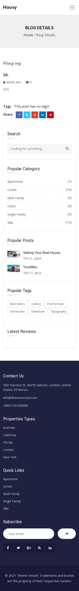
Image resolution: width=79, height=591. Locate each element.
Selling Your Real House (41, 253)
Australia (9, 428)
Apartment (15, 181)
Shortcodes (17, 311)
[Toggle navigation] (72, 7)
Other (11, 206)
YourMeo (30, 267)
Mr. (6, 75)
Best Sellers (17, 304)
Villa (10, 222)
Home (28, 35)
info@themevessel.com (20, 397)
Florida (7, 442)
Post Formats (55, 304)
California (9, 435)
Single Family (16, 214)
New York (9, 457)
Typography (58, 311)
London (8, 450)
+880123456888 (15, 405)
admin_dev (14, 82)
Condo (12, 190)
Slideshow (37, 311)
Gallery (36, 304)
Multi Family (15, 198)
